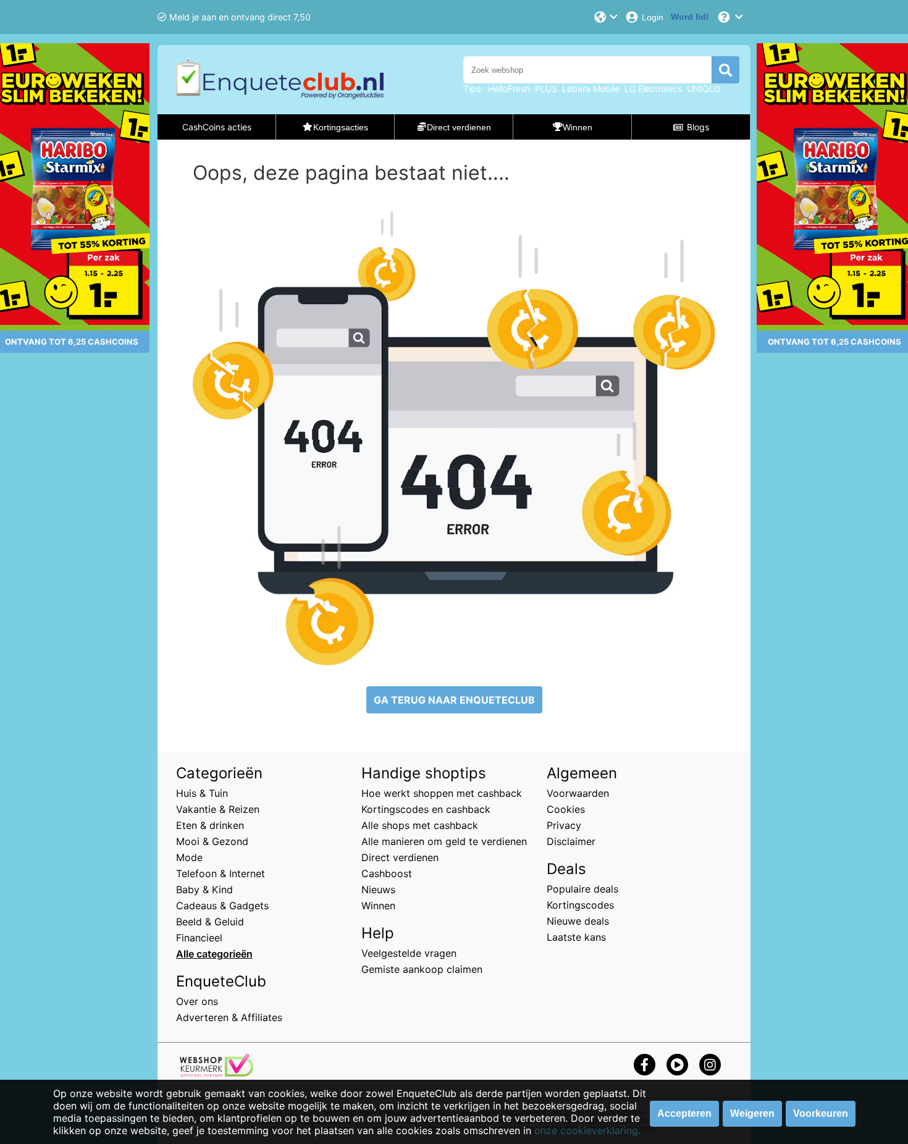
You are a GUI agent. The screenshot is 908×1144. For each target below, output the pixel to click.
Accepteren (684, 1113)
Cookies (566, 809)
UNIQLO (704, 88)
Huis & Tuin (202, 793)
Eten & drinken (210, 825)
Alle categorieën (214, 954)
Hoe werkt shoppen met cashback (441, 793)
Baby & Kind (204, 889)
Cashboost (386, 873)
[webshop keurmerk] (216, 1073)
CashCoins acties (216, 127)
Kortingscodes (580, 905)
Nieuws (378, 889)
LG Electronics (653, 88)
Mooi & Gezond (212, 841)
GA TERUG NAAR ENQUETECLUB (454, 700)
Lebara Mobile (591, 88)
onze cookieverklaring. (587, 1130)
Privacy (564, 825)
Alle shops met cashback (419, 825)
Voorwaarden (578, 793)
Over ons (197, 1001)
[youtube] (677, 1064)
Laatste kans (576, 937)
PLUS (546, 88)
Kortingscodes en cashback (425, 809)
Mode (189, 857)
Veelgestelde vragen (408, 953)
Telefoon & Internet (220, 873)
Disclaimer (571, 841)
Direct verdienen (400, 857)
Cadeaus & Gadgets (222, 905)
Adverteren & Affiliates (229, 1017)
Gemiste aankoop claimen (421, 969)
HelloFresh (509, 88)
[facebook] (644, 1064)
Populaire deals (582, 889)
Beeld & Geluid (210, 921)
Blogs (698, 127)
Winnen (378, 905)
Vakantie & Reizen (217, 809)
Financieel (199, 938)
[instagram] (710, 1064)
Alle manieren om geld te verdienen (444, 841)
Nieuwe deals (578, 921)
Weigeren (752, 1113)
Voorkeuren (820, 1113)
